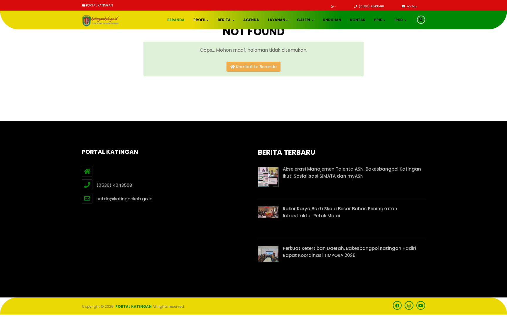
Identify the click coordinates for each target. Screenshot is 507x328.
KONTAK (357, 19)
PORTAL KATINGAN (133, 306)
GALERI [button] (304, 19)
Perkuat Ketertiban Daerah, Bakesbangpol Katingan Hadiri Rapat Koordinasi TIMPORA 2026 (349, 251)
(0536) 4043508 (371, 6)
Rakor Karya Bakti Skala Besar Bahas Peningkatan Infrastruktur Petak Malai (340, 212)
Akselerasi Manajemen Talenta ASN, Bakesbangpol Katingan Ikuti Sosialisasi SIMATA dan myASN (352, 172)
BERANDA (176, 19)
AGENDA (251, 19)
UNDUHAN (332, 19)
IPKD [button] (399, 19)
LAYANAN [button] (276, 19)
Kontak (411, 6)
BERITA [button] (224, 19)
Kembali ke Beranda (256, 67)
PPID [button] (378, 19)
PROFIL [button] (199, 19)
